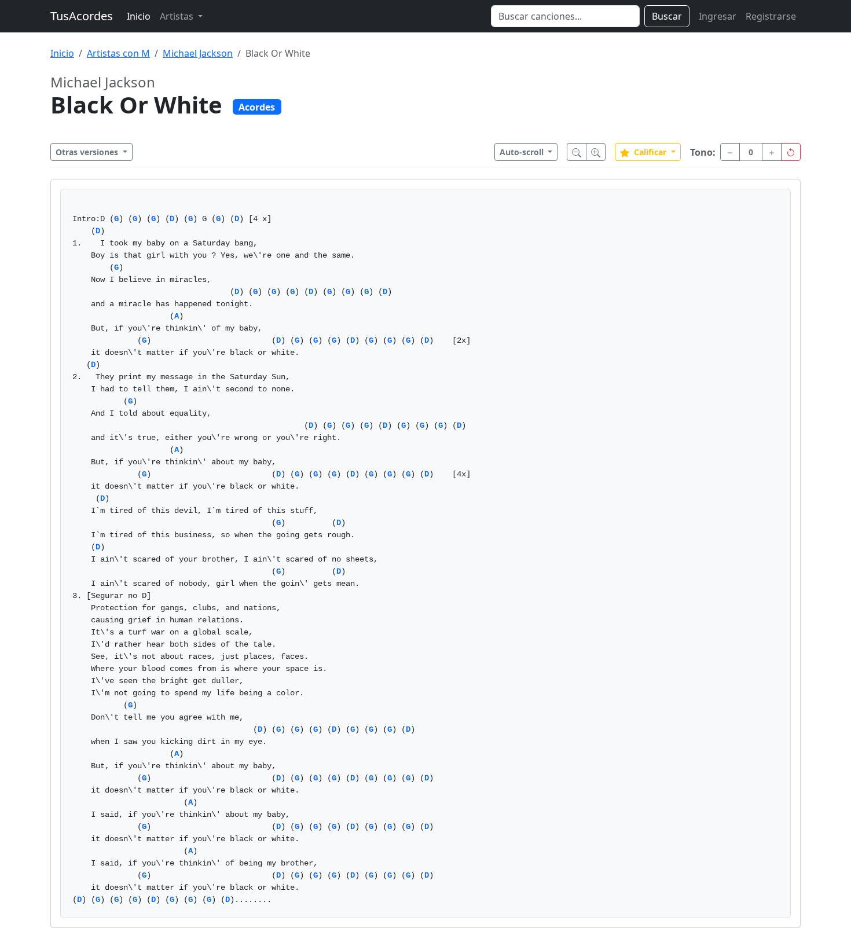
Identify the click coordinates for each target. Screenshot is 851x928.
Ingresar (717, 16)
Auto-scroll (523, 151)
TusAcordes (81, 16)
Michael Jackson (198, 53)
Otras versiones (88, 151)
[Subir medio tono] (772, 152)
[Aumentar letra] (596, 152)
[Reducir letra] (576, 152)
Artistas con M (118, 53)
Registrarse (771, 16)
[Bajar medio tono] (730, 152)
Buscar (667, 16)
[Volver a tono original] (791, 152)
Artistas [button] (178, 16)
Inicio (139, 16)
